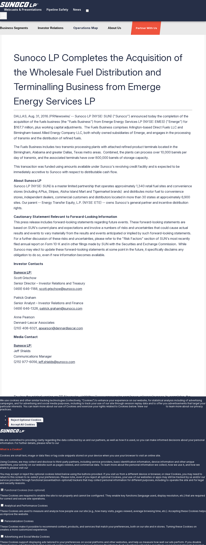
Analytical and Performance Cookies (26, 505)
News (77, 9)
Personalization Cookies (19, 521)
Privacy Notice (156, 406)
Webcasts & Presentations (23, 9)
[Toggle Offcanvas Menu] (3, 15)
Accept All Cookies (23, 424)
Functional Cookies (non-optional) (25, 490)
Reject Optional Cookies (26, 419)
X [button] (1, 434)
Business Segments (14, 28)
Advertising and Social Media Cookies (27, 536)
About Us (114, 28)
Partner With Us (146, 28)
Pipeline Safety (57, 9)
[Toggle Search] (87, 10)
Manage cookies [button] (19, 416)
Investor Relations (50, 28)
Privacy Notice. (68, 443)
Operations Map (85, 28)
